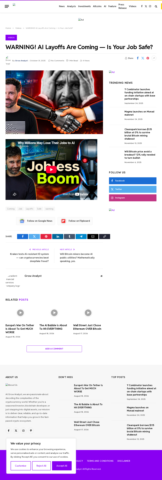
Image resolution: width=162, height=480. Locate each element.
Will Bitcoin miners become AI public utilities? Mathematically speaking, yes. (77, 257)
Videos (132, 6)
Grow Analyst (21, 60)
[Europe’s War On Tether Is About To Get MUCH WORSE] (20, 312)
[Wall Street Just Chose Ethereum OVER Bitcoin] (88, 312)
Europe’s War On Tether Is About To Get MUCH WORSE (20, 329)
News (62, 6)
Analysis (71, 6)
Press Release (122, 6)
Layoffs (29, 208)
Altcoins (97, 6)
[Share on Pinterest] (147, 58)
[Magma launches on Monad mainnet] (115, 116)
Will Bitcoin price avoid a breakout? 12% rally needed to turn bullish (140, 154)
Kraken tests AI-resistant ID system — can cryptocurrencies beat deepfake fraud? (29, 257)
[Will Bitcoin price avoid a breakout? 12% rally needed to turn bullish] (115, 156)
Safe (39, 208)
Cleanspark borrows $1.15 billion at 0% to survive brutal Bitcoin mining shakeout (138, 134)
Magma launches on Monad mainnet (139, 113)
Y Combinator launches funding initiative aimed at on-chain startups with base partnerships (140, 94)
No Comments (57, 60)
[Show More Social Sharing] (153, 58)
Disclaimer (124, 461)
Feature (112, 6)
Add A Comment (54, 348)
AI (105, 6)
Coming (11, 208)
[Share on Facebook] (137, 58)
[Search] (156, 6)
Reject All (41, 465)
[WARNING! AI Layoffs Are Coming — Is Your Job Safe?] (54, 102)
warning (49, 208)
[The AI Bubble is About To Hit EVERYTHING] (54, 312)
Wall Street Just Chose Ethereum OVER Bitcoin (87, 327)
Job (20, 208)
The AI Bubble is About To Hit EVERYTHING (53, 327)
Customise (20, 465)
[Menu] (7, 6)
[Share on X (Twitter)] (142, 58)
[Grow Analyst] (32, 6)
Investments (84, 6)
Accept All (61, 465)
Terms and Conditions (100, 461)
